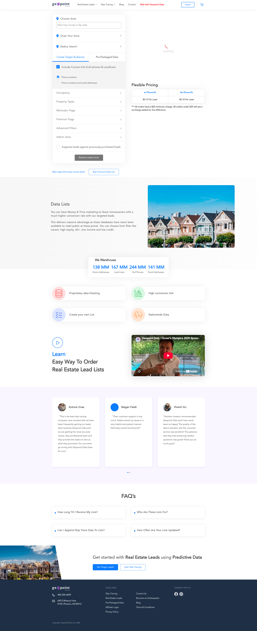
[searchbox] (89, 25)
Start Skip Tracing (132, 567)
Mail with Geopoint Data (152, 5)
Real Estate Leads (86, 5)
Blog (121, 5)
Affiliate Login (112, 607)
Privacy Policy (112, 612)
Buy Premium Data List (104, 172)
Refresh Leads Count (89, 158)
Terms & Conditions (145, 607)
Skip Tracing (107, 5)
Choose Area (68, 19)
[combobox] (88, 25)
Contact (132, 5)
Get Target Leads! (105, 567)
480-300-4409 (64, 595)
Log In (188, 5)
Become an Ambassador (147, 598)
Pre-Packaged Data (107, 57)
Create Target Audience (70, 57)
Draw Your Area (69, 36)
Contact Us (141, 594)
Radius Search (68, 46)
